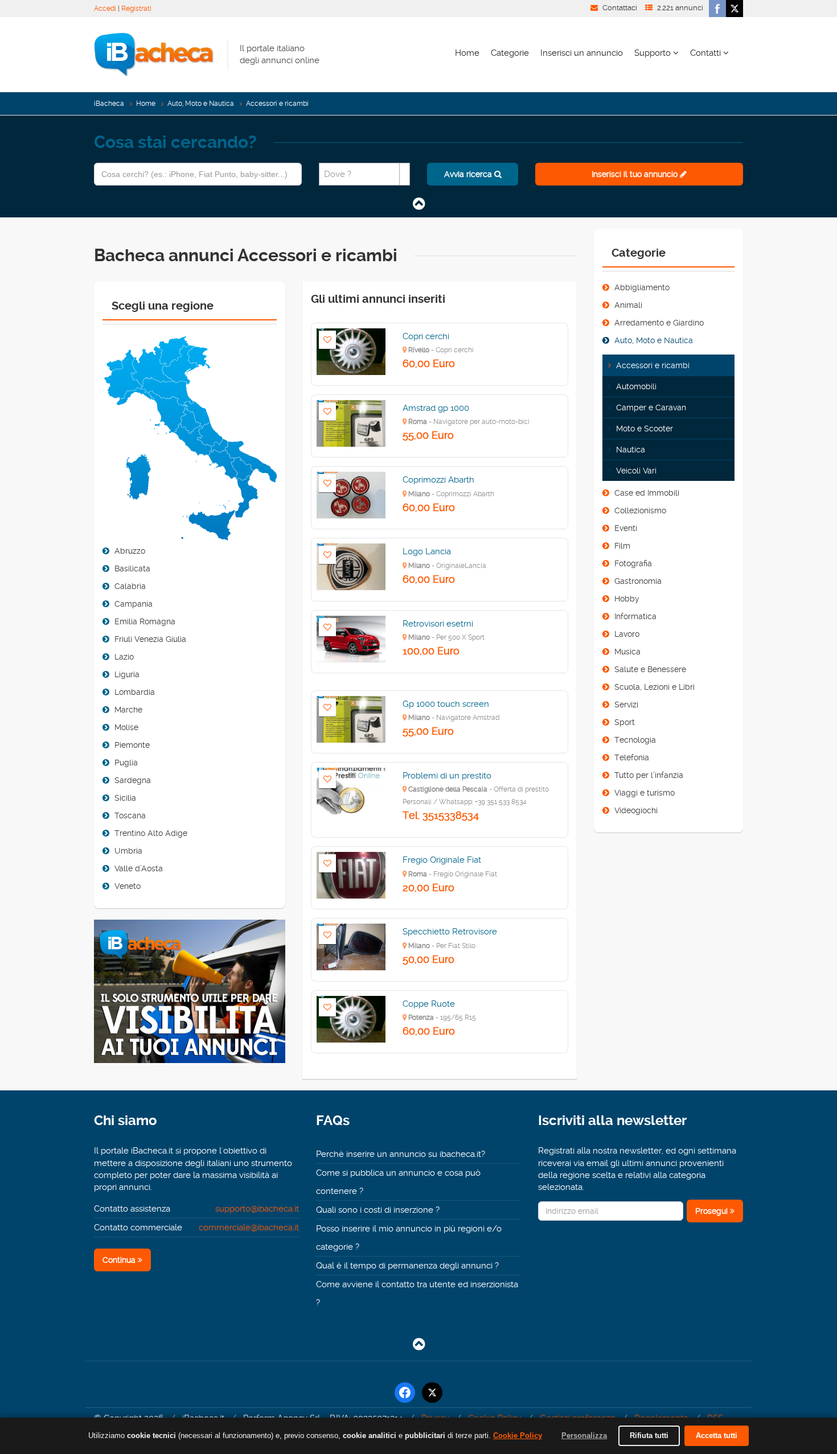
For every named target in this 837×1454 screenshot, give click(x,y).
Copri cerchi (426, 336)
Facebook (717, 8)
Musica (627, 651)
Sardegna (132, 780)
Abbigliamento (642, 287)
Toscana (130, 815)
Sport (624, 722)
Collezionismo (640, 510)
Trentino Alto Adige (150, 833)
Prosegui (712, 1211)
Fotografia (633, 563)
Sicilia (125, 797)
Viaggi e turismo (644, 792)
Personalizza (584, 1435)
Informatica (635, 616)
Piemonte (132, 744)
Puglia (126, 762)
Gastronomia (638, 581)
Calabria (130, 586)
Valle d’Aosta (138, 868)
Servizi (626, 704)
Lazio (124, 656)
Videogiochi (636, 810)
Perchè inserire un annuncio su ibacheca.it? (400, 1154)
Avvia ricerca (469, 174)
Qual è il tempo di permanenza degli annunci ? (407, 1266)
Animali (628, 305)
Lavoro (626, 634)
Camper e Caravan (651, 407)
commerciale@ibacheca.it (249, 1227)
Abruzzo (129, 550)
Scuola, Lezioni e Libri (654, 686)
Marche (128, 709)
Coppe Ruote (429, 1004)
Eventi (625, 528)
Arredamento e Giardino (659, 322)
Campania (133, 603)
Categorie (510, 53)
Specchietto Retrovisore (450, 931)
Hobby (626, 598)
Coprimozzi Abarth (438, 480)
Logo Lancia (427, 551)
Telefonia (631, 757)
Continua (120, 1259)
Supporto (653, 53)
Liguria (127, 674)
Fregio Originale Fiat (442, 860)
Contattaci (619, 7)
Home (467, 53)
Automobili (636, 386)
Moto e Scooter (644, 428)
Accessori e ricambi (653, 365)
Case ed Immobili (646, 492)
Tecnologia (635, 739)
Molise (126, 727)
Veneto (127, 886)
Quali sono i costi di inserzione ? (378, 1210)
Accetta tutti (716, 1435)
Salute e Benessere (650, 669)
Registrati (136, 9)
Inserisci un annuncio (581, 53)
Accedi (105, 9)
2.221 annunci (680, 7)
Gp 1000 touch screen (446, 704)
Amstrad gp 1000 (436, 408)
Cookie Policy (517, 1435)
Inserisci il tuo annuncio (636, 174)
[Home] (154, 54)
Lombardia (134, 692)
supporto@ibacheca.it (257, 1209)
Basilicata (132, 568)
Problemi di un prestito (447, 776)
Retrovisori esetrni (438, 624)
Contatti (706, 53)
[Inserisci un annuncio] (189, 996)
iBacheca (109, 104)
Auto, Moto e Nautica (200, 104)
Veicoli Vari (636, 470)
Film (622, 545)
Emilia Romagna (144, 621)
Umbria (128, 850)
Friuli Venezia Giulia (150, 639)
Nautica (630, 449)
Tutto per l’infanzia (648, 775)
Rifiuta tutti (649, 1435)
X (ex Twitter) (734, 8)
